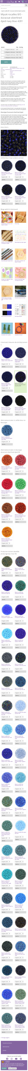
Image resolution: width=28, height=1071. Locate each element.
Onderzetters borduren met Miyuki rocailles (6, 224)
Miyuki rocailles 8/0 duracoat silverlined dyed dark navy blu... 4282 (20, 408)
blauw (11, 71)
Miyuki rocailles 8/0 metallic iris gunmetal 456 (6, 689)
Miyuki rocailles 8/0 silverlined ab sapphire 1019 (19, 737)
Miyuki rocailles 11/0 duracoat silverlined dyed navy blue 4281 (20, 173)
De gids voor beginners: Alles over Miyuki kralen (7, 280)
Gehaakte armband (18, 334)
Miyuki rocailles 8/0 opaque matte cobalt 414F (7, 360)
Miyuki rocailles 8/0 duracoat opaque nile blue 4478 (7, 858)
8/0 (14, 74)
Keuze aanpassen (12, 1068)
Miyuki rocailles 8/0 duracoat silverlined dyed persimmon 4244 (20, 516)
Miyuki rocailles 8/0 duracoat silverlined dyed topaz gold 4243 (6, 516)
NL (26, 1)
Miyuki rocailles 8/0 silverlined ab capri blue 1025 (20, 954)
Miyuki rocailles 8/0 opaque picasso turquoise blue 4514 (6, 809)
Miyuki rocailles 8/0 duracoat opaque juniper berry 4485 (6, 930)
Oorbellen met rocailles (6, 334)
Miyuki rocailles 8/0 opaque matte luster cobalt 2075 (19, 360)
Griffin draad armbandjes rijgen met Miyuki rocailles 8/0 (6, 299)
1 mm (11, 75)
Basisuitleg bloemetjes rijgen (20, 242)
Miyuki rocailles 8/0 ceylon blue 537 (20, 833)
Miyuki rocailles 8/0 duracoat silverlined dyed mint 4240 (20, 492)
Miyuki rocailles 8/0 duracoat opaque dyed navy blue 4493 (6, 384)
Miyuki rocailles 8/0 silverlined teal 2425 (19, 593)
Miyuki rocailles (15, 68)
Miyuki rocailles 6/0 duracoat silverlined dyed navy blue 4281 (6, 197)
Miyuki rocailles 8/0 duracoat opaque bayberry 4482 (7, 906)
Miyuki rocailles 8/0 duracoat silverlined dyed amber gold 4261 (6, 540)
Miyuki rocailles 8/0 (19, 383)
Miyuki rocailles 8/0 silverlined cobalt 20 (5, 593)
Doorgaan (4, 1068)
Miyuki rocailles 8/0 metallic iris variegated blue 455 (6, 713)
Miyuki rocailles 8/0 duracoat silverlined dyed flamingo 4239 (6, 492)
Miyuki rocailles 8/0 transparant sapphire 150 (6, 617)
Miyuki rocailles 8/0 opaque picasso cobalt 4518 (6, 954)
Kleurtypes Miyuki (18, 316)
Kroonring (17, 223)
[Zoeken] (26, 5)
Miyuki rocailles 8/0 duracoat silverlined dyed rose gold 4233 (6, 468)
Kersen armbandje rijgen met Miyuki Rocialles (20, 280)
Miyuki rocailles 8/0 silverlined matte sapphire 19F (20, 809)
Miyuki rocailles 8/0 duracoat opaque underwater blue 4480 (6, 882)
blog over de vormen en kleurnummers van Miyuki (13, 105)
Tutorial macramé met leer (20, 297)
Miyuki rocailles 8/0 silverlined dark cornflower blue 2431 (6, 785)
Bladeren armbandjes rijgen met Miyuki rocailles (6, 243)
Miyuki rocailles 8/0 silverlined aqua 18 (19, 785)
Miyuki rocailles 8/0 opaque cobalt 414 (19, 641)
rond (11, 73)
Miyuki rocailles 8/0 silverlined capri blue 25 (20, 689)
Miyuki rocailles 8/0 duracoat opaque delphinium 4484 (19, 906)
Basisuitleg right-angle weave (7, 260)
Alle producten (4, 8)
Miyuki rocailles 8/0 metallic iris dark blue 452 (20, 665)
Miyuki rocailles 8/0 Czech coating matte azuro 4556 (20, 929)
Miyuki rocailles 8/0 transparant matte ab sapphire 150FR (6, 1002)
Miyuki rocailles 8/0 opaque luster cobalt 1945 (7, 761)
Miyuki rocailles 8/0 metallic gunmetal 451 (6, 665)
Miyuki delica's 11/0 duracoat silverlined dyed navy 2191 (6, 173)
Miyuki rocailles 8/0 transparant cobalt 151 (20, 617)
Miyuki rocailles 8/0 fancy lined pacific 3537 (6, 977)
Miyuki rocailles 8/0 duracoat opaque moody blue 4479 (20, 858)
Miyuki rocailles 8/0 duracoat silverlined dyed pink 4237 (20, 468)
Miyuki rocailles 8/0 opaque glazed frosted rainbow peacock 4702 (6, 1026)
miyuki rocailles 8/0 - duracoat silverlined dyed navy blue (13, 11)
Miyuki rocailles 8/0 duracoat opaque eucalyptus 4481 (19, 882)
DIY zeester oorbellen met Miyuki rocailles (20, 261)
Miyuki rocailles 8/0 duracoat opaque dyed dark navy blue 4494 (6, 408)
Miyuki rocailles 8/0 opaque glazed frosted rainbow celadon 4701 (19, 1002)
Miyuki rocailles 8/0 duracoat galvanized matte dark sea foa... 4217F (5, 834)
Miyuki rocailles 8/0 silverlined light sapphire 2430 (20, 761)
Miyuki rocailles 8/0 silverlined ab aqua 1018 (6, 737)
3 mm (11, 74)
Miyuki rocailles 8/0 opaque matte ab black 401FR (20, 569)
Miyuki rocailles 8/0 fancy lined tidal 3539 (20, 977)
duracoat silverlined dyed (15, 70)
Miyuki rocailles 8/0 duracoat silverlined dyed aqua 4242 (6, 438)
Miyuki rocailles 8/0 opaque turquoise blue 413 (6, 641)
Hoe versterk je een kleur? (6, 316)
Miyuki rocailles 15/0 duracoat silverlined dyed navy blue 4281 (20, 197)
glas (11, 68)
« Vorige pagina (5, 1037)
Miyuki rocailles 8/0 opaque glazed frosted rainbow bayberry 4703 (20, 1026)
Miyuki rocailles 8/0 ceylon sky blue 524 (20, 713)
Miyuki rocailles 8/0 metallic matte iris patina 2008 (6, 569)
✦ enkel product (8, 69)
